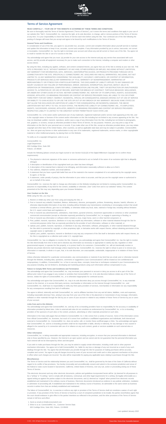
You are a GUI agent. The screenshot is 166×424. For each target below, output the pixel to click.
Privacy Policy (113, 421)
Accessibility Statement (132, 421)
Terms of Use (121, 421)
